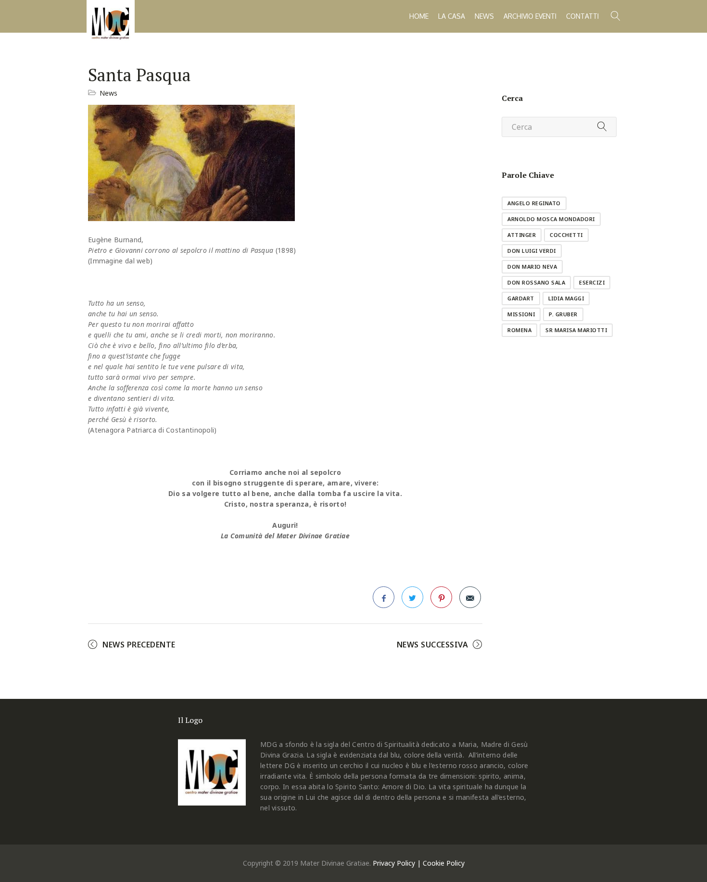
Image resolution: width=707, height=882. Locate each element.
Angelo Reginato (534, 203)
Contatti (582, 16)
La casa (451, 16)
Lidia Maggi (566, 298)
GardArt (520, 298)
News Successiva (432, 644)
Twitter (412, 597)
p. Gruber (563, 314)
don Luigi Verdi (531, 250)
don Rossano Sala (536, 282)
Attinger (521, 234)
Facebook (383, 597)
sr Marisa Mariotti (576, 330)
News (484, 16)
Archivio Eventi (530, 16)
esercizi (592, 282)
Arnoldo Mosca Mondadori (551, 219)
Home (419, 16)
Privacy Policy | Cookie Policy (419, 863)
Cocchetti (566, 234)
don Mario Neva (532, 266)
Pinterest (441, 597)
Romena (519, 330)
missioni (521, 314)
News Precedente (139, 644)
